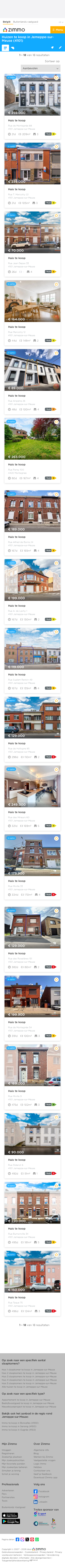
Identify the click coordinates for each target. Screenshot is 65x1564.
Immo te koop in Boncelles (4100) (20, 1423)
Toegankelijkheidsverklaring (15, 1560)
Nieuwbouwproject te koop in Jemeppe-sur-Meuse (29, 1406)
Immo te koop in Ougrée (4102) (19, 1429)
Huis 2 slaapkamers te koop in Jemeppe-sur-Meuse (29, 1373)
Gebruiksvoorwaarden (13, 1552)
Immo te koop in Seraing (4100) (19, 1426)
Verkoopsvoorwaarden (35, 1555)
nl (60, 22)
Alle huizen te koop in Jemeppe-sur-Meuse (24, 1386)
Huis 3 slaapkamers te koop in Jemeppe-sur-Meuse (29, 1376)
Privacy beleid (47, 1552)
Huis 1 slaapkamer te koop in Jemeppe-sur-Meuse (28, 1369)
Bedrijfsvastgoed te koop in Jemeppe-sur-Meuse (28, 1403)
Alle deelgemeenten (41, 1558)
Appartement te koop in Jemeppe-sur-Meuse (26, 1399)
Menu (59, 29)
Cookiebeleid (31, 1552)
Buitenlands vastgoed (25, 21)
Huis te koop (16, 120)
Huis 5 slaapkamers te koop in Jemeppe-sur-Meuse (29, 1383)
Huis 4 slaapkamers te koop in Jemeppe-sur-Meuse (29, 1380)
